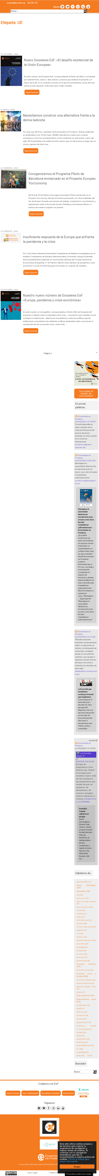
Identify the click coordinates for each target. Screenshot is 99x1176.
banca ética (82, 898)
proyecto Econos (83, 1039)
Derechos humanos (86, 940)
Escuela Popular (83, 1005)
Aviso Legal (32, 1172)
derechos (82, 937)
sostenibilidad (83, 1052)
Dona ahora (68, 1093)
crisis (80, 933)
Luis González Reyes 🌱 (84, 754)
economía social (85, 970)
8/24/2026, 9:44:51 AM (86, 461)
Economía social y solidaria (86, 975)
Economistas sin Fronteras (83, 417)
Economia (82, 954)
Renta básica (82, 1042)
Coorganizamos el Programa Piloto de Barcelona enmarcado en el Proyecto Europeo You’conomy (62, 178)
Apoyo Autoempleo (86, 886)
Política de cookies (57, 1172)
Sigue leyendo (32, 93)
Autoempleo (83, 891)
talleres (80, 1055)
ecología (81, 951)
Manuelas (81, 1032)
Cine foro (81, 910)
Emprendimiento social (86, 1000)
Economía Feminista (86, 965)
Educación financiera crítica (86, 988)
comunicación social (84, 920)
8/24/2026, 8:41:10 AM (86, 637)
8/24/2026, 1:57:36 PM (86, 422)
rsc (80, 1049)
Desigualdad (82, 947)
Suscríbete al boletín (50, 1093)
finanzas (82, 1012)
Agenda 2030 (84, 882)
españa (80, 1008)
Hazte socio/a (13, 1093)
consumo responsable (86, 927)
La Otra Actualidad (84, 1029)
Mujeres (80, 1036)
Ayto (80, 895)
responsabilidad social (85, 1045)
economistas (82, 957)
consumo (82, 923)
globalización (84, 1022)
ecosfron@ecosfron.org (16, 3)
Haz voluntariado (30, 1093)
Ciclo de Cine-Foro (85, 907)
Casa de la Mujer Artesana (86, 903)
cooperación (82, 930)
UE (89, 1055)
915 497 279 (32, 3)
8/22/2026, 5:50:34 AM (85, 761)
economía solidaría (86, 980)
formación (82, 1015)
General (81, 1019)
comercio (81, 917)
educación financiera (85, 983)
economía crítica (83, 961)
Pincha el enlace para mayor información (74, 1160)
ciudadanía (81, 914)
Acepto (77, 1166)
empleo (81, 992)
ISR (93, 1026)
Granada (81, 1026)
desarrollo (83, 944)
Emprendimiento (85, 995)
